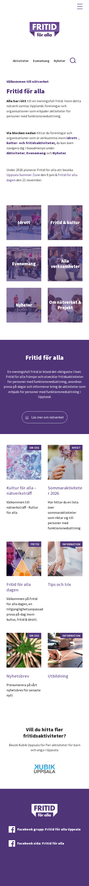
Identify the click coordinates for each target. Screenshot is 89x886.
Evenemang (41, 61)
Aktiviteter (21, 61)
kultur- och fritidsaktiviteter (30, 143)
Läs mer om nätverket (47, 417)
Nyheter (59, 61)
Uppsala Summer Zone (23, 175)
